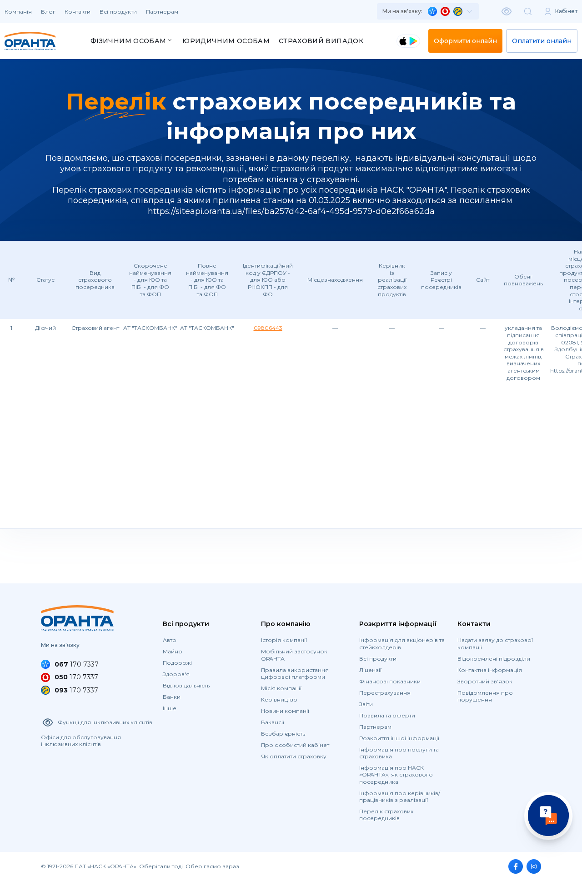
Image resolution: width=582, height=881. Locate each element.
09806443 (268, 327)
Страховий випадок (321, 41)
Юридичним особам (226, 41)
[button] (428, 11)
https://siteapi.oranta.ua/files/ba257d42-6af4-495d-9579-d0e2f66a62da (291, 211)
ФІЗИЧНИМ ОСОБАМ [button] (128, 41)
